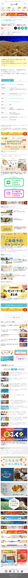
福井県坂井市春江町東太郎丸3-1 (16, 98)
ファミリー (4, 34)
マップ (20, 80)
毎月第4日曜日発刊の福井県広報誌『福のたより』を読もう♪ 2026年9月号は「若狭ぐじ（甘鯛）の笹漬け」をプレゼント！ (14, 173)
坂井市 (9, 32)
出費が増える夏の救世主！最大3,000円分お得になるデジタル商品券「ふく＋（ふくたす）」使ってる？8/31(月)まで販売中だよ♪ (14, 443)
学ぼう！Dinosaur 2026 (19, 211)
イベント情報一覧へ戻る (14, 317)
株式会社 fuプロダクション (15, 575)
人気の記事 (13, 10)
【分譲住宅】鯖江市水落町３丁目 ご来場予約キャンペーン (20, 228)
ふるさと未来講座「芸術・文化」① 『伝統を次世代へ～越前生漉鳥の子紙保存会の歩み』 (20, 269)
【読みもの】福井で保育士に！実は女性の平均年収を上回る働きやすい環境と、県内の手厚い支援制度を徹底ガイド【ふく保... (18, 385)
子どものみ (11, 34)
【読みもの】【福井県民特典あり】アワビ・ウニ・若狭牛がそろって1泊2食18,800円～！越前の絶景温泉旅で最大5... (18, 402)
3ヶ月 (21, 369)
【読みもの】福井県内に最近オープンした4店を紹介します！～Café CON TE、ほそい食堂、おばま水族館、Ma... (18, 374)
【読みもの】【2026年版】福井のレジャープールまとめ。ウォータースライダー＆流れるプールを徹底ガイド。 (18, 407)
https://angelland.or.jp (14, 101)
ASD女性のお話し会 (18, 219)
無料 (3, 32)
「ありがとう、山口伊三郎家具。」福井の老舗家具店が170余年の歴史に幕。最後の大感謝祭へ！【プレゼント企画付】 (14, 565)
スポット (3, 10)
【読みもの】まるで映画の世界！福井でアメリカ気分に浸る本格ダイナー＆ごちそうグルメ (18, 424)
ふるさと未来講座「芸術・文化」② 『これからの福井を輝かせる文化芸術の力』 (20, 261)
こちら (21, 125)
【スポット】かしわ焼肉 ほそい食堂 (16, 394)
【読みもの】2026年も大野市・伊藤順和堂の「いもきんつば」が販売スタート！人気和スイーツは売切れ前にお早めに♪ (18, 418)
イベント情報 (8, 80)
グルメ (18, 10)
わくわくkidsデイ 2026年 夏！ (19, 276)
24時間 (6, 369)
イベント (8, 10)
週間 (14, 369)
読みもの (23, 10)
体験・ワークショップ (17, 32)
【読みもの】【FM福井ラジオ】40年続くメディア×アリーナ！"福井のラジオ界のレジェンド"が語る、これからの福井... (18, 413)
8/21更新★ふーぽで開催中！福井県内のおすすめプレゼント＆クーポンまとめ (14, 299)
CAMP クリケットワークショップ (8, 151)
